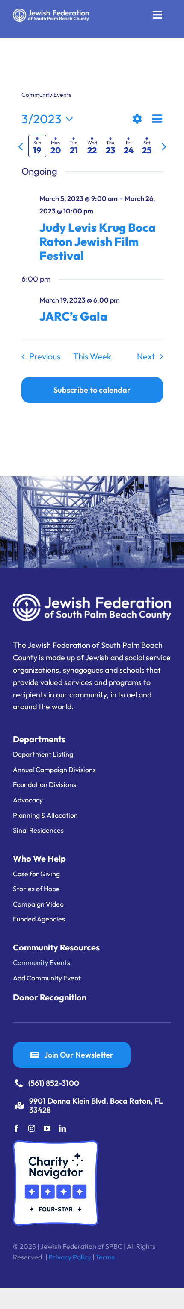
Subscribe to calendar (92, 389)
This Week (92, 356)
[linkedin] (62, 1128)
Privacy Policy (69, 1257)
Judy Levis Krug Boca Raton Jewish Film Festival (97, 241)
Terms (105, 1257)
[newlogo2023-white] (51, 12)
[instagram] (31, 1128)
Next (146, 356)
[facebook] (16, 1128)
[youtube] (47, 1128)
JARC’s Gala (73, 316)
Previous (44, 356)
